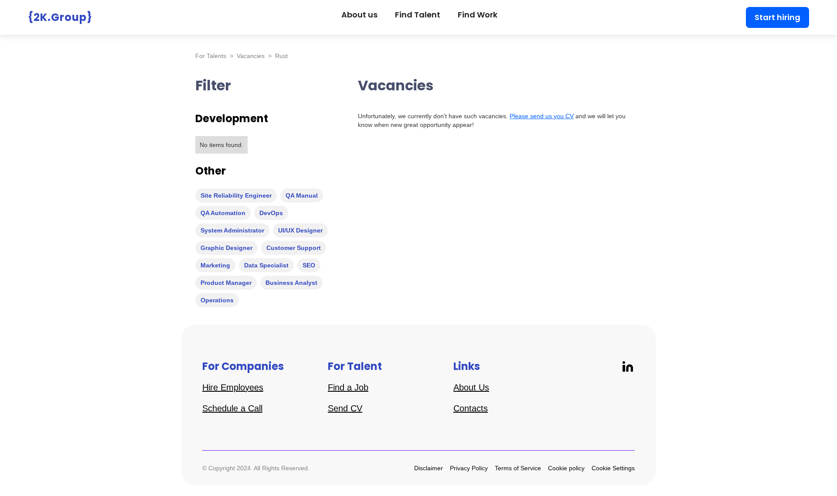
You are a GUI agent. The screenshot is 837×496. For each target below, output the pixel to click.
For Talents (210, 55)
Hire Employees (232, 387)
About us (359, 14)
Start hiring (777, 17)
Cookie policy (566, 468)
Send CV (345, 408)
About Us (471, 387)
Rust (281, 55)
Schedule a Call (232, 408)
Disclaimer (428, 468)
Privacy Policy (469, 468)
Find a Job (348, 387)
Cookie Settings (613, 468)
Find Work (477, 14)
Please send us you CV (542, 116)
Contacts (470, 408)
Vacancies (251, 55)
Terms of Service (518, 468)
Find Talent (417, 14)
